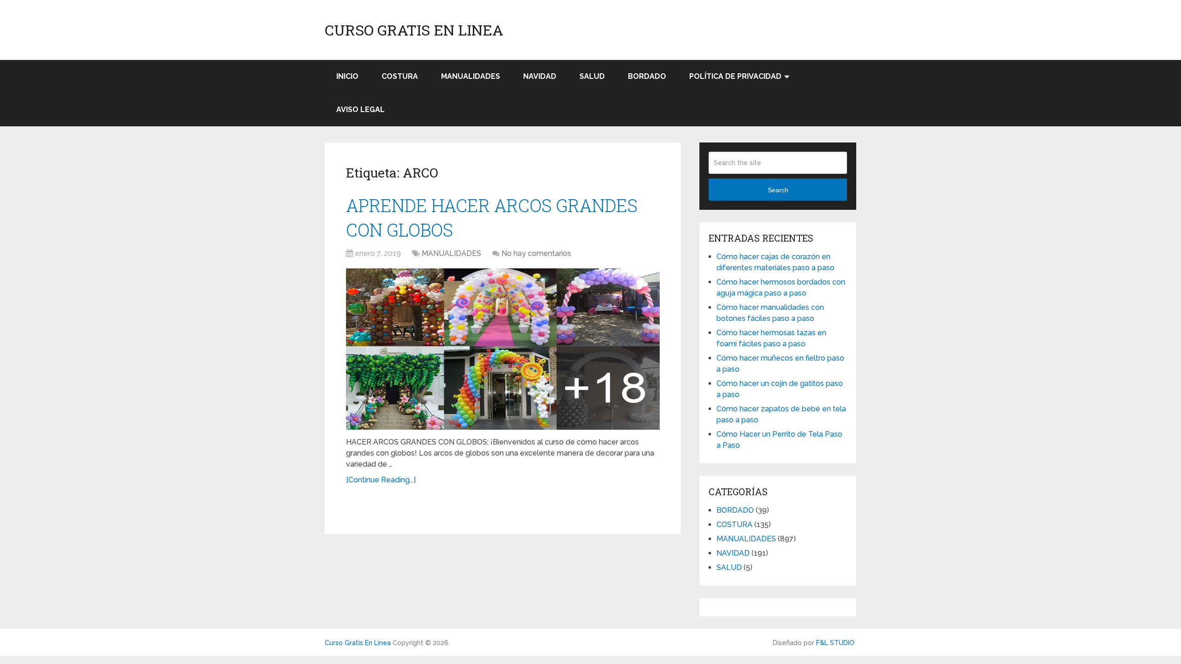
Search (778, 190)
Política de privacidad (735, 76)
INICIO (347, 76)
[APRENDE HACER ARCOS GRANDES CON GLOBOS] (503, 349)
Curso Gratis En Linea (414, 30)
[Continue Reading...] (381, 479)
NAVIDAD (539, 76)
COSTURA (400, 76)
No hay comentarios (536, 253)
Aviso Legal (360, 109)
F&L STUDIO (835, 642)
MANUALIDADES (470, 76)
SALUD (592, 76)
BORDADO (647, 76)
